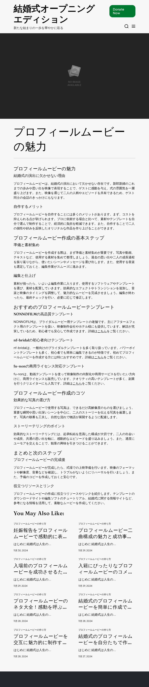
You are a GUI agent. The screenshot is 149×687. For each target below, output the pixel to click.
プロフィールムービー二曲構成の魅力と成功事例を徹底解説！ (105, 533)
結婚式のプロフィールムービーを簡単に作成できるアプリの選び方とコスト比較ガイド (105, 604)
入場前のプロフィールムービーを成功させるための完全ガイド (41, 569)
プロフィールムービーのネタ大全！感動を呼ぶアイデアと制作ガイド (41, 604)
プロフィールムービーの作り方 (30, 523)
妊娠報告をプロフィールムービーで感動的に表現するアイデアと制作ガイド (41, 533)
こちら (102, 331)
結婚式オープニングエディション (54, 13)
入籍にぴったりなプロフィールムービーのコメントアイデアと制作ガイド (105, 569)
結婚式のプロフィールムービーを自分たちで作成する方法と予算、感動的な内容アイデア (105, 639)
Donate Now (118, 11)
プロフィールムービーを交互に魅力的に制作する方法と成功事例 (41, 639)
